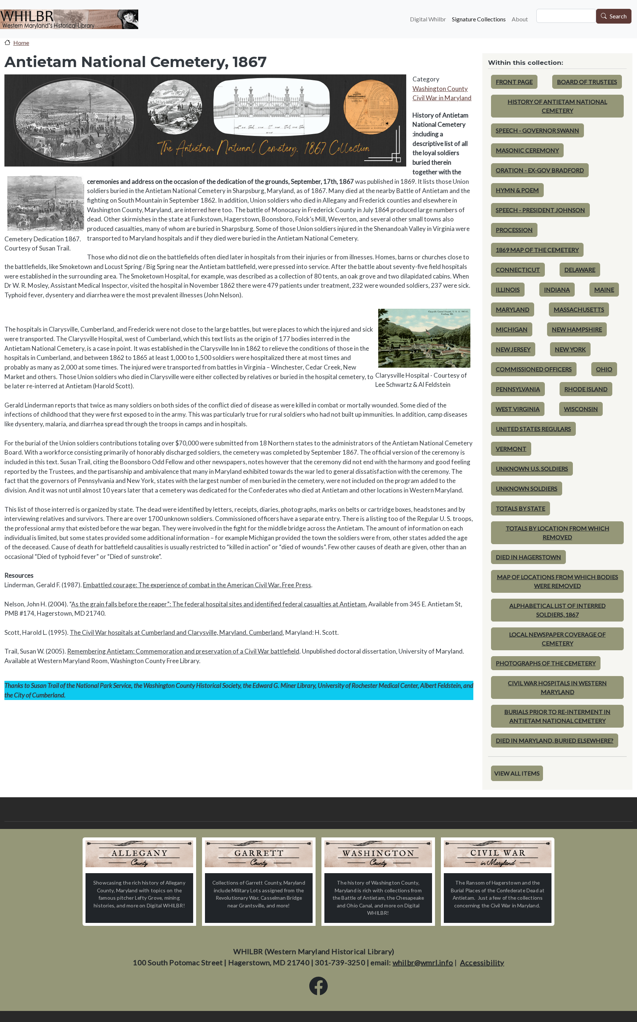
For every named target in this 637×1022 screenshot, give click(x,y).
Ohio (604, 368)
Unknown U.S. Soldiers (532, 468)
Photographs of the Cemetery (546, 662)
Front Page (514, 81)
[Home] (69, 19)
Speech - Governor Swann (537, 130)
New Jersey (513, 349)
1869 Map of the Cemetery (537, 249)
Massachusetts (579, 309)
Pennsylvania (518, 388)
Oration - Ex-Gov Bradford (540, 170)
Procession (514, 229)
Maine (604, 289)
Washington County (440, 88)
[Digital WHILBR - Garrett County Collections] (259, 853)
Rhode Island (586, 388)
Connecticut (518, 269)
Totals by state (520, 508)
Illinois (508, 289)
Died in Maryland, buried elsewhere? (554, 740)
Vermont (511, 448)
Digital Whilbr (428, 18)
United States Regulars (533, 428)
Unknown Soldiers (526, 488)
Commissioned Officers (534, 368)
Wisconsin (581, 408)
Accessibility (482, 962)
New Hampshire (577, 329)
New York (570, 349)
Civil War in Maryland (442, 98)
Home (21, 42)
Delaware (579, 269)
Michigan (512, 329)
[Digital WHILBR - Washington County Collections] (378, 853)
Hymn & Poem (517, 189)
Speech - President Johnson (540, 209)
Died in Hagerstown (528, 556)
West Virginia (518, 408)
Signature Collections (479, 18)
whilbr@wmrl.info (423, 962)
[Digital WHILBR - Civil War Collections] (497, 853)
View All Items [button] (517, 773)
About (520, 18)
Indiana (557, 289)
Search (618, 16)
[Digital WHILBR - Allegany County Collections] (139, 853)
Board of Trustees (587, 81)
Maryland (512, 309)
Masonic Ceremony (527, 150)
